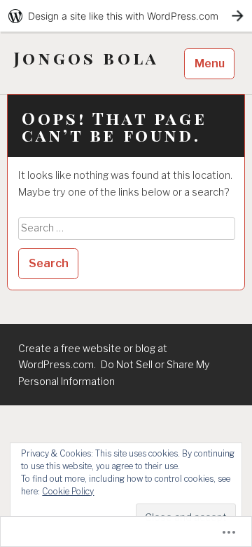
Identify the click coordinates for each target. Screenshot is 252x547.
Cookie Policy (68, 491)
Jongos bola (86, 57)
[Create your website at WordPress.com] (126, 16)
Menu (210, 63)
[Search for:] (126, 228)
